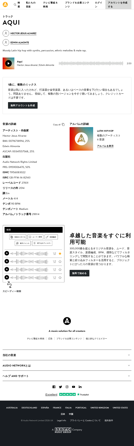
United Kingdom (100, 407)
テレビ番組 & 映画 (50, 4)
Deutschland (29, 407)
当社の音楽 (9, 355)
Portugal (81, 407)
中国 (71, 414)
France (57, 407)
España (45, 407)
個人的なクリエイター (96, 338)
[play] (8, 63)
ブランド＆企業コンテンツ (77, 4)
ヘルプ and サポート (16, 376)
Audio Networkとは (17, 365)
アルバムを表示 (105, 146)
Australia (12, 407)
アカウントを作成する (117, 4)
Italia (68, 407)
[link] (5, 4)
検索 (19, 4)
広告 (50, 338)
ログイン (98, 4)
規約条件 (109, 420)
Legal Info (61, 420)
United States (120, 407)
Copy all (56, 124)
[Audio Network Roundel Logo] (67, 321)
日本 (63, 414)
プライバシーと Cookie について (85, 420)
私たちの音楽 (31, 4)
